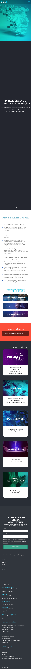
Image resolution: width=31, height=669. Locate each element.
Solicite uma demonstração (14, 333)
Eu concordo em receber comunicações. (15, 539)
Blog (3, 569)
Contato (4, 564)
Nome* (5, 528)
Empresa (4, 562)
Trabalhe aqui (6, 567)
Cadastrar (15, 547)
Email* (5, 533)
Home (3, 559)
